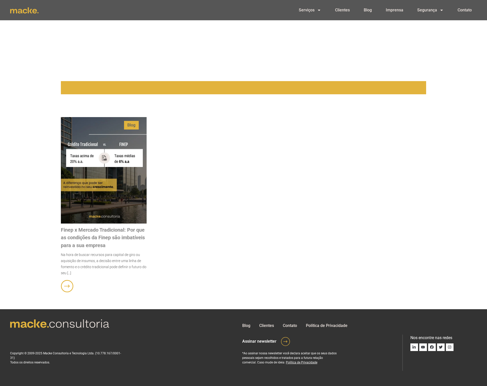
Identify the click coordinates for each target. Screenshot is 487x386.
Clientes (342, 10)
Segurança (427, 10)
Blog (368, 10)
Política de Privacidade (326, 325)
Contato (465, 10)
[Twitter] (441, 347)
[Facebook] (432, 347)
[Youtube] (423, 347)
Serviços (307, 10)
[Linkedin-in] (414, 347)
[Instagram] (450, 347)
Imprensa (394, 10)
